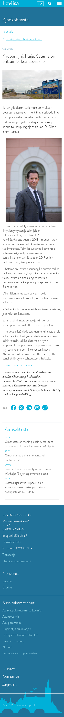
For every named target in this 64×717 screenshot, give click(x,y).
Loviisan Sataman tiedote (17, 365)
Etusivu (7, 587)
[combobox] (40, 3)
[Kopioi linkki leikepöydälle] (45, 408)
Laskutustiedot (11, 541)
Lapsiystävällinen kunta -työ (20, 634)
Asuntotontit (10, 616)
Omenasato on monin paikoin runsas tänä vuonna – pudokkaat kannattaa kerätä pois (29, 444)
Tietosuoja (8, 554)
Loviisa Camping (12, 641)
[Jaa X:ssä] (21, 408)
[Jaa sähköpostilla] (37, 408)
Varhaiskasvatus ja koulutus (19, 653)
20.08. (8, 465)
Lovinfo (7, 581)
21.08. (8, 437)
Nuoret (7, 647)
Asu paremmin (11, 622)
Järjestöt (9, 684)
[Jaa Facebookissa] (13, 408)
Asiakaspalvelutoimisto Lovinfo (22, 610)
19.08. (8, 478)
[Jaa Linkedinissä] (29, 408)
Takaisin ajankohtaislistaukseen (24, 39)
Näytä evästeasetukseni (16, 561)
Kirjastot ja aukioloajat (16, 628)
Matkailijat (11, 676)
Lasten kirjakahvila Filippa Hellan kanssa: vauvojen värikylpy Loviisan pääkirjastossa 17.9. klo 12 (25, 487)
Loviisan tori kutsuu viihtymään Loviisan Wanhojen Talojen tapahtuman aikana (28, 471)
